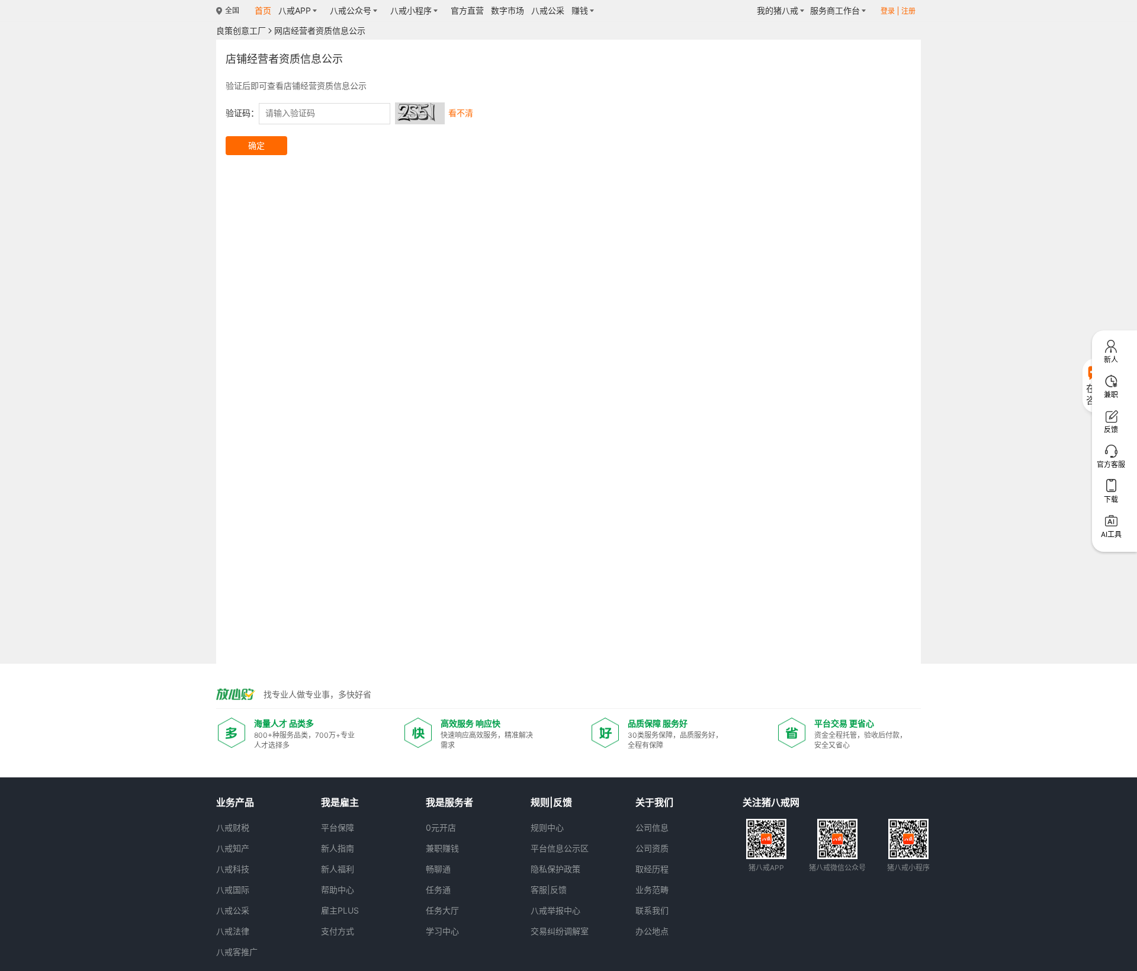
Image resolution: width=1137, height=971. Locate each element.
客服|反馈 (549, 890)
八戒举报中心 (555, 910)
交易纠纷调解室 (560, 931)
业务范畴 (652, 890)
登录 (888, 11)
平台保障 (337, 827)
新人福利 (337, 869)
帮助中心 (337, 890)
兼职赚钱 (442, 848)
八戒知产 (232, 848)
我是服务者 (449, 802)
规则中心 (547, 827)
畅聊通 (438, 869)
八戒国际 (232, 890)
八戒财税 (232, 827)
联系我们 (652, 910)
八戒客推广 (237, 952)
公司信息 (652, 827)
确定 (256, 145)
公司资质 (652, 848)
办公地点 (652, 931)
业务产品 (235, 802)
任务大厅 (442, 910)
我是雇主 (340, 802)
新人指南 (337, 848)
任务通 (438, 890)
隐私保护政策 (555, 869)
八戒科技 (232, 869)
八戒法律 (232, 931)
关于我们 (654, 802)
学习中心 (442, 931)
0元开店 (441, 827)
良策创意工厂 (241, 31)
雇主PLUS (340, 910)
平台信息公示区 (560, 848)
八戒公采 (232, 910)
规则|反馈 (551, 802)
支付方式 (337, 931)
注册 (908, 11)
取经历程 (652, 869)
